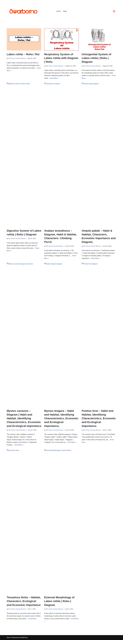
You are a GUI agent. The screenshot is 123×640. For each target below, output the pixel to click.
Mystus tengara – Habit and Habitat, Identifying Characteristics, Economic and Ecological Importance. (61, 418)
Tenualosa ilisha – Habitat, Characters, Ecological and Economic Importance (24, 601)
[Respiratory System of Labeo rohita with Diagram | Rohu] (61, 39)
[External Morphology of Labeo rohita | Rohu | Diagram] (61, 521)
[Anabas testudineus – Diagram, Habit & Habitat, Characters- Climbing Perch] (61, 154)
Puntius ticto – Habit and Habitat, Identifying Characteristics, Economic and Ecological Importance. (99, 418)
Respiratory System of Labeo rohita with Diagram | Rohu (61, 58)
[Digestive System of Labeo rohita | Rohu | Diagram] (24, 154)
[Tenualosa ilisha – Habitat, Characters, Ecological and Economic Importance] (24, 521)
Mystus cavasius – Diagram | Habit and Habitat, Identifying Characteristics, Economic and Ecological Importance (24, 418)
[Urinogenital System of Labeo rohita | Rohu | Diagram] (99, 39)
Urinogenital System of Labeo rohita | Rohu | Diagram (96, 58)
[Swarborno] (23, 11)
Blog (64, 11)
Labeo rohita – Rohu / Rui (23, 54)
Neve (8, 637)
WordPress (24, 637)
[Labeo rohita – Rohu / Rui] (24, 39)
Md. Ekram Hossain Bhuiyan (17, 58)
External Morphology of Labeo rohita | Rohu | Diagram (59, 601)
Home (59, 11)
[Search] (114, 11)
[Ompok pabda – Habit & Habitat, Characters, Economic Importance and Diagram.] (99, 154)
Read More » (54, 78)
